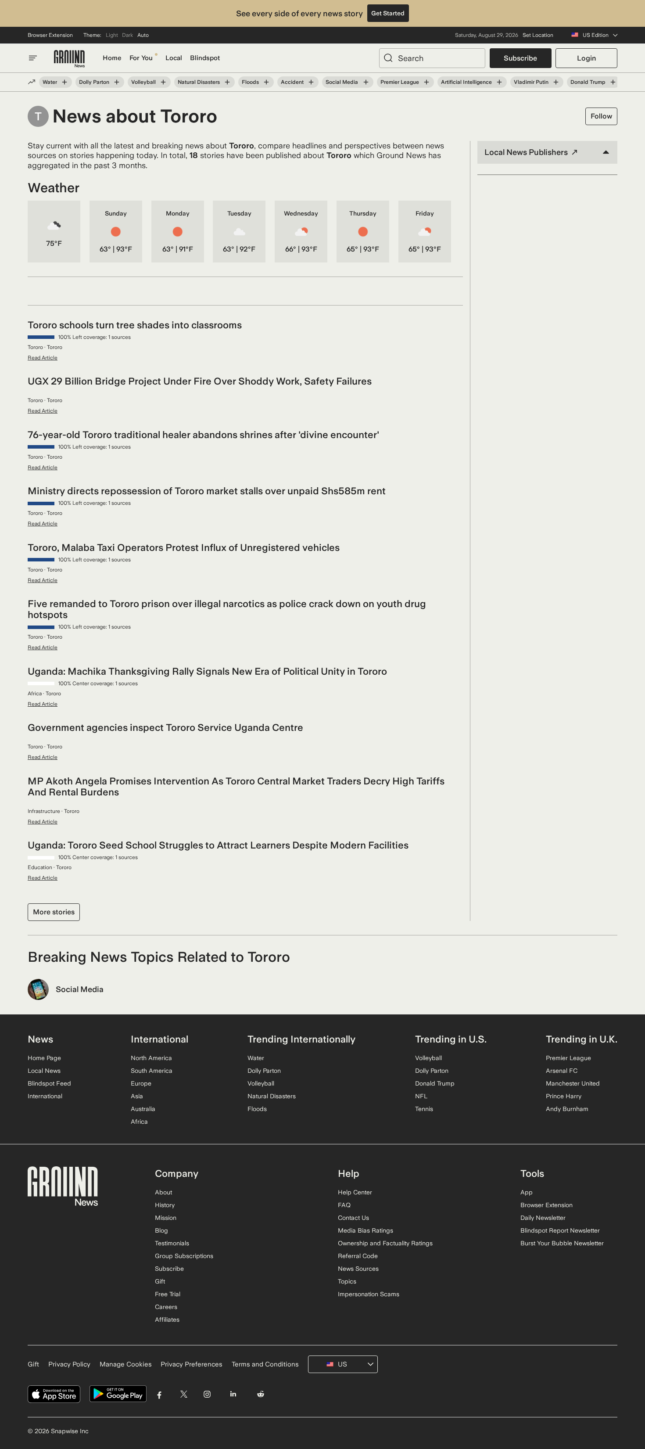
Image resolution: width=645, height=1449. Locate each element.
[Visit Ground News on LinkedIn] (233, 1394)
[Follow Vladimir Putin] (556, 82)
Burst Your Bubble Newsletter (562, 1243)
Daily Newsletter (543, 1217)
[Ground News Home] (69, 59)
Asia (137, 1096)
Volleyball (143, 82)
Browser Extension (50, 35)
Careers (166, 1306)
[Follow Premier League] (426, 82)
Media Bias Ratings (365, 1230)
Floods (250, 82)
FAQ (344, 1204)
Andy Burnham (567, 1108)
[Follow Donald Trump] (613, 82)
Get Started (388, 13)
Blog (161, 1230)
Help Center (355, 1192)
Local (173, 58)
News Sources (358, 1268)
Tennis (424, 1108)
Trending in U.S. (451, 1039)
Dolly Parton (94, 82)
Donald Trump (588, 82)
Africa (139, 1121)
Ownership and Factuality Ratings (385, 1243)
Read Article (42, 358)
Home (112, 58)
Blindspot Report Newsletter (560, 1230)
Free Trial (167, 1294)
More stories (54, 912)
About (163, 1192)
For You (141, 58)
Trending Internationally (301, 1039)
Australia (143, 1108)
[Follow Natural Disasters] (227, 82)
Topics (347, 1281)
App (526, 1192)
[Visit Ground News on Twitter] (183, 1394)
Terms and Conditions (265, 1364)
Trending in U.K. (581, 1039)
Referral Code (358, 1255)
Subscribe (520, 58)
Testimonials (172, 1243)
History (165, 1204)
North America (151, 1057)
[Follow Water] (64, 82)
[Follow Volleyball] (163, 82)
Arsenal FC (561, 1070)
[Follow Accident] (311, 82)
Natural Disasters (199, 82)
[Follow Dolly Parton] (117, 82)
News (40, 1039)
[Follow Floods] (266, 82)
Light (112, 35)
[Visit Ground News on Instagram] (207, 1394)
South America (151, 1070)
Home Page (44, 1057)
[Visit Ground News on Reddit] (261, 1394)
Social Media (342, 82)
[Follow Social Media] (365, 82)
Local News (44, 1070)
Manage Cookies (126, 1364)
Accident (292, 82)
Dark (127, 35)
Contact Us (353, 1217)
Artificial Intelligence (466, 82)
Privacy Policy (69, 1364)
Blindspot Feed (49, 1083)
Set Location (538, 35)
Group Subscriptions (184, 1255)
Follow (601, 116)
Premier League (399, 82)
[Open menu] (33, 58)
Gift (160, 1281)
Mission (165, 1217)
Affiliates (167, 1319)
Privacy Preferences (191, 1364)
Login (586, 58)
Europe (141, 1083)
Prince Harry (563, 1096)
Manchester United (573, 1083)
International (45, 1096)
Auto (143, 35)
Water (50, 82)
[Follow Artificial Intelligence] (499, 82)
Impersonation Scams (368, 1294)
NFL (421, 1096)
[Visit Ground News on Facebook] (159, 1394)
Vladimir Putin (531, 82)
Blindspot (205, 58)
